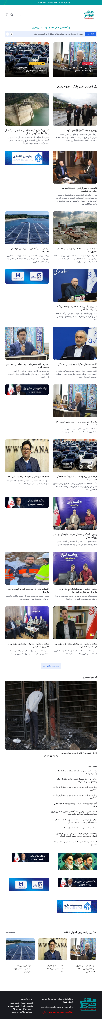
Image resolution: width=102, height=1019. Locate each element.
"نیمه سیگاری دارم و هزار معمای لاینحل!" (80, 827)
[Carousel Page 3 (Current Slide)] (51, 756)
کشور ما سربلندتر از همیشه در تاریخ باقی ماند (28, 477)
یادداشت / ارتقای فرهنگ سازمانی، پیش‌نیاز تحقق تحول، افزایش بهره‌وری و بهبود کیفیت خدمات (76, 835)
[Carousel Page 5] (45, 756)
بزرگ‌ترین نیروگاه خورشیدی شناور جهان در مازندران (30, 250)
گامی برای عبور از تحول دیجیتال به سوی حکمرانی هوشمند (78, 189)
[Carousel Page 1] (57, 756)
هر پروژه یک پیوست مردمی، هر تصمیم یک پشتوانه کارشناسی (77, 308)
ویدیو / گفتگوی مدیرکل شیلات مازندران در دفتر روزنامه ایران (75, 536)
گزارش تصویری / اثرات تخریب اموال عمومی (79, 753)
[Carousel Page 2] (54, 756)
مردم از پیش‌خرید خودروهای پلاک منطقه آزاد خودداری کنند (58, 34)
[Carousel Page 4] (48, 756)
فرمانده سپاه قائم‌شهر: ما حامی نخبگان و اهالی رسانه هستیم (75, 843)
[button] (12, 15)
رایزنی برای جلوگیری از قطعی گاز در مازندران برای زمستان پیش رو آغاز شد (77, 780)
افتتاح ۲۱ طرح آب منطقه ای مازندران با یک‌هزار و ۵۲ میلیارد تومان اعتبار (27, 132)
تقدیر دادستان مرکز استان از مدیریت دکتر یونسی (77, 365)
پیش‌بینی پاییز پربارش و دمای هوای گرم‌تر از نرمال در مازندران (75, 788)
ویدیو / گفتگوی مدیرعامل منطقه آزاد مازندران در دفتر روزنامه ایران (76, 645)
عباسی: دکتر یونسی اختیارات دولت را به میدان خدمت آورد (27, 365)
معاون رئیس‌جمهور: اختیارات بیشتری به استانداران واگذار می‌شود (76, 772)
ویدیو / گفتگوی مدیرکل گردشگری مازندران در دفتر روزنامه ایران (28, 645)
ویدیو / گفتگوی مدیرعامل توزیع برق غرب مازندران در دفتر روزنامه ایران (78, 590)
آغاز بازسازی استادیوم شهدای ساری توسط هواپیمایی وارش (75, 805)
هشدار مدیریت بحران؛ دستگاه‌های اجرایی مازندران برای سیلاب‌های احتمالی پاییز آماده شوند (74, 813)
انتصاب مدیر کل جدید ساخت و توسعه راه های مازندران (27, 590)
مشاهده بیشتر (52, 666)
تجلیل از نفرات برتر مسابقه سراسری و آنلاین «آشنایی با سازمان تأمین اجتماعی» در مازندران (74, 821)
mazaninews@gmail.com (22, 1012)
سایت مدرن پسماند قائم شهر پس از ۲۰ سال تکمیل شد (76, 250)
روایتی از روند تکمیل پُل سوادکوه (82, 130)
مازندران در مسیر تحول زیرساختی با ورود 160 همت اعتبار (76, 69)
